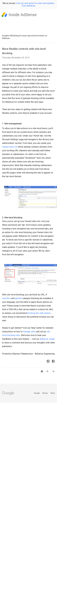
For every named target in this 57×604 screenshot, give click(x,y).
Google (37, 393)
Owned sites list (9, 147)
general (18, 298)
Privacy (45, 393)
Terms (52, 393)
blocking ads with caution (39, 313)
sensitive (6, 298)
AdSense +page (47, 339)
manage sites (29, 331)
